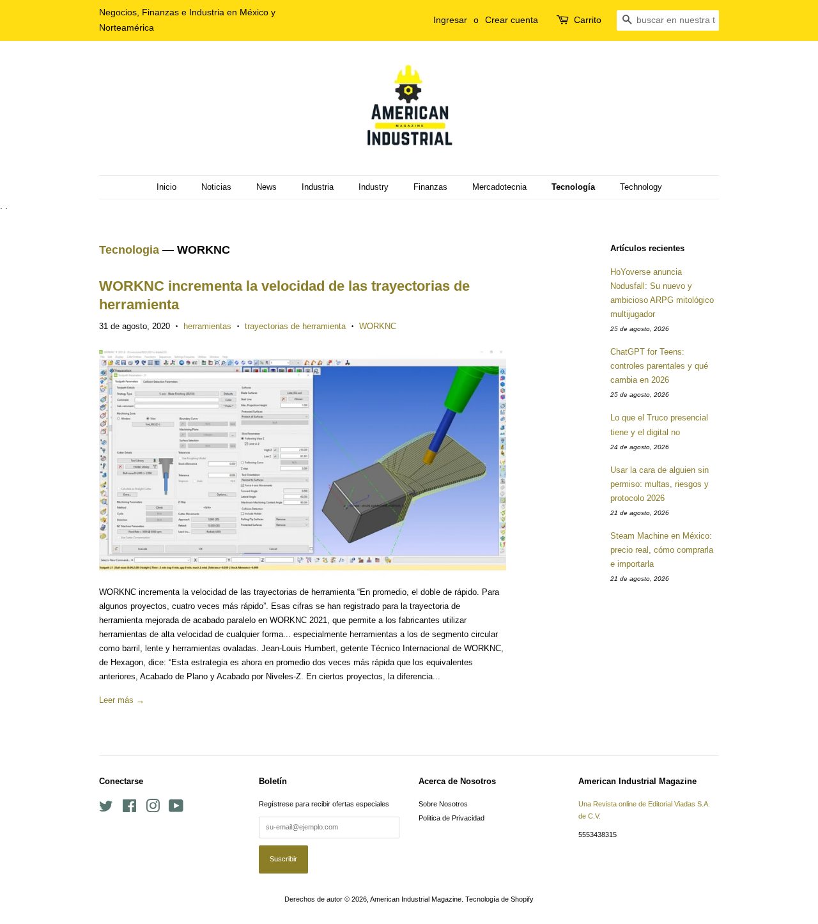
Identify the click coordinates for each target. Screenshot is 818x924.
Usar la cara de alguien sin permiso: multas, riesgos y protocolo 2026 (659, 484)
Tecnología (573, 187)
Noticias (216, 187)
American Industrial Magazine (415, 899)
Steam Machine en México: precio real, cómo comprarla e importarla (661, 550)
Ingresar (450, 20)
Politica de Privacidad (451, 818)
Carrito (587, 20)
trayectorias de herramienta (295, 326)
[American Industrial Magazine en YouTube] (176, 809)
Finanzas (430, 187)
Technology (641, 187)
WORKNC (377, 326)
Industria (318, 187)
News (266, 187)
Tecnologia (129, 249)
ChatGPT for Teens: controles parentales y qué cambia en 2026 (659, 366)
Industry (374, 187)
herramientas (207, 326)
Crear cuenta (511, 20)
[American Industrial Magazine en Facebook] (129, 809)
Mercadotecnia (499, 187)
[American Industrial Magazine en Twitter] (106, 809)
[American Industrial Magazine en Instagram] (153, 809)
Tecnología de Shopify (499, 899)
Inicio (166, 187)
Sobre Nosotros (443, 804)
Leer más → (121, 700)
